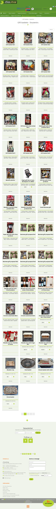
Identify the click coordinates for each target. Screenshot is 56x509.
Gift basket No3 (45, 44)
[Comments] (37, 468)
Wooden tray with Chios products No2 (28, 208)
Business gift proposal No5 (45, 261)
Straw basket (10, 397)
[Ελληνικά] (53, 6)
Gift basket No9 (45, 99)
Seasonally (39, 15)
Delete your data (28, 502)
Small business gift (45, 207)
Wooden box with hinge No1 (28, 343)
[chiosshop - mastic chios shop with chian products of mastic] (9, 2)
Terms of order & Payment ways (9, 493)
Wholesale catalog (6, 490)
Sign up (38, 432)
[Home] (1, 13)
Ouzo (40, 13)
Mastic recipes (5, 489)
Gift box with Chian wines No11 (28, 126)
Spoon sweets (12, 13)
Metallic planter (10, 180)
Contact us (6, 459)
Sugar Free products (16, 15)
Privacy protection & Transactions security (11, 495)
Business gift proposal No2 (45, 234)
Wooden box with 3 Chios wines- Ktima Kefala (28, 289)
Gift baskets (48, 503)
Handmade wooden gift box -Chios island (45, 316)
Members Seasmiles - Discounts (9, 496)
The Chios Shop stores (7, 486)
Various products (5, 15)
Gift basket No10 (10, 126)
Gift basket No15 (45, 153)
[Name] (20, 433)
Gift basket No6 (45, 72)
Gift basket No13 (10, 153)
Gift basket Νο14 (28, 153)
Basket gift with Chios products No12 (45, 126)
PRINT (33, 453)
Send (31, 479)
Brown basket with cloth (46, 370)
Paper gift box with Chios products (10, 235)
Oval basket (28, 370)
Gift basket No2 (28, 44)
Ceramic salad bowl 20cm (10, 315)
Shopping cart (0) (37, 9)
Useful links (5, 492)
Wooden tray (10, 370)
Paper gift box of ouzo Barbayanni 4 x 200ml (28, 180)
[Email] (37, 465)
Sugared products (22, 13)
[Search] (51, 9)
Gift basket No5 (28, 72)
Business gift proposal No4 (28, 261)
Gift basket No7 (10, 99)
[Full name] (37, 462)
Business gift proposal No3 (10, 261)
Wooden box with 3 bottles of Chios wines (45, 289)
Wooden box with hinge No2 (45, 343)
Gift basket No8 (28, 99)
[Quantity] (28, 187)
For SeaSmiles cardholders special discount (23, 11)
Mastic (4, 13)
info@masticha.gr (7, 478)
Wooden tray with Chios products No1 (10, 208)
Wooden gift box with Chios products (10, 289)
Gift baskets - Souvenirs (29, 15)
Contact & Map (20, 473)
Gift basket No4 (10, 72)
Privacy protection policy (33, 473)
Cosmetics (47, 13)
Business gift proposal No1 (28, 234)
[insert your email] (30, 433)
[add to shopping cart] (31, 187)
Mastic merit (5, 487)
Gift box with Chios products (45, 180)
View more (10, 55)
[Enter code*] (48, 475)
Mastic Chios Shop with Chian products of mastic (12, 463)
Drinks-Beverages (33, 13)
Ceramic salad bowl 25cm (28, 315)
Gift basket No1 (10, 44)
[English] (55, 6)
